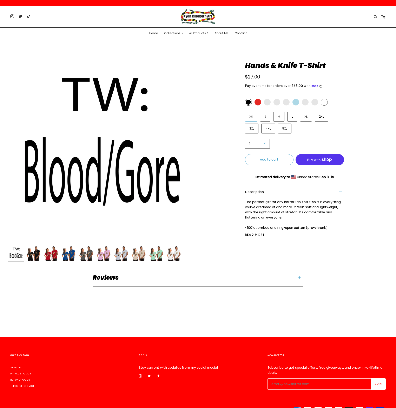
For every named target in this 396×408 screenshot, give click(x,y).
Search (15, 367)
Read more (255, 234)
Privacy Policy (20, 373)
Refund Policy (20, 379)
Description (254, 191)
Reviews (106, 278)
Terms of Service (22, 386)
